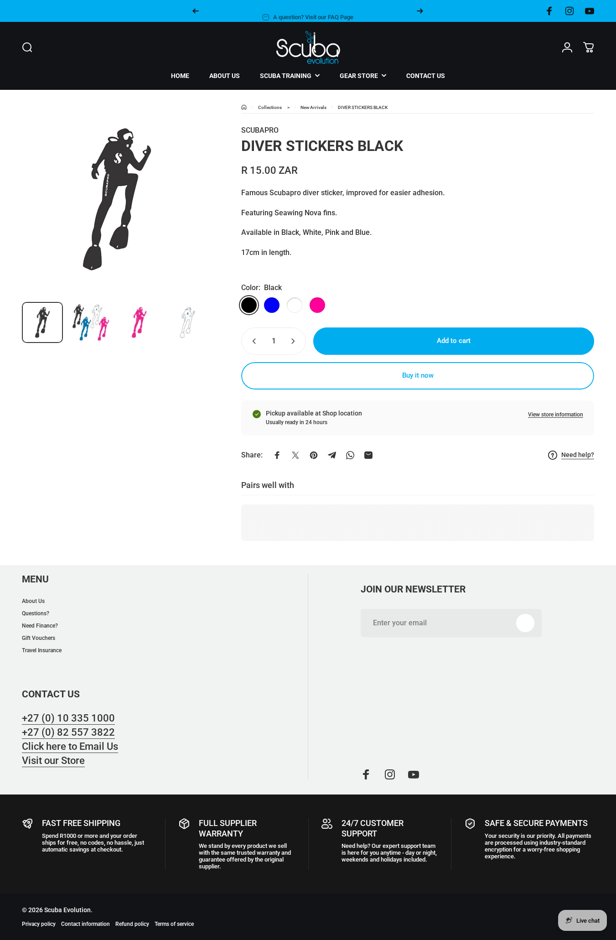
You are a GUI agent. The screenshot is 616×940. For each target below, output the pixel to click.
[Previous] (196, 11)
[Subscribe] (525, 623)
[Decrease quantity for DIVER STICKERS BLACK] (252, 341)
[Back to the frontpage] (244, 107)
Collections (270, 107)
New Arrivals (313, 107)
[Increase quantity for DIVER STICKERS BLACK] (295, 341)
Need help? (577, 454)
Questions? (35, 613)
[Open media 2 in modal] (117, 199)
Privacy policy (39, 924)
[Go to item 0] (42, 322)
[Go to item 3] (139, 322)
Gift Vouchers (38, 638)
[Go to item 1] (90, 322)
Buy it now (418, 375)
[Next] (420, 11)
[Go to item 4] (187, 322)
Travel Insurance (42, 650)
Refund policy (132, 924)
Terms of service (174, 924)
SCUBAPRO (260, 130)
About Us (33, 601)
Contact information (85, 924)
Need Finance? (40, 626)
